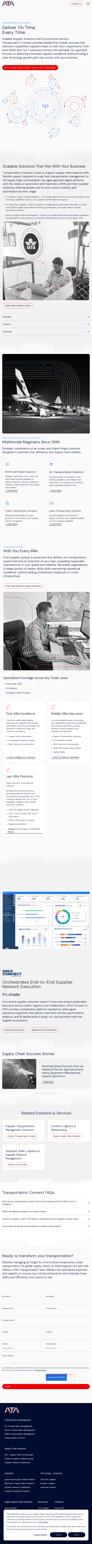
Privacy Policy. (43, 1522)
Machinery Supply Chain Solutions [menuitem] (19, 1483)
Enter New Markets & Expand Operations (23, 586)
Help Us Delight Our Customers (21, 757)
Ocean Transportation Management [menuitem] (19, 1430)
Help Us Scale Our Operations (66, 757)
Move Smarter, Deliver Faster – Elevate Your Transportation (30, 68)
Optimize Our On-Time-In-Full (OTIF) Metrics (24, 830)
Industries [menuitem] (8, 1473)
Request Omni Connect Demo (44, 1030)
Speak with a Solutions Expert (18, 305)
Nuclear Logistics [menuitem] (47, 1483)
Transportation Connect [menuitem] (14, 1438)
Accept (58, 1535)
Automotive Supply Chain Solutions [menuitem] (19, 1479)
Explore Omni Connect (14, 1030)
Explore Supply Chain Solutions (66, 1136)
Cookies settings (40, 1535)
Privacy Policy (41, 1370)
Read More (49, 1082)
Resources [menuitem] (43, 1502)
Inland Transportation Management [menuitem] (19, 1434)
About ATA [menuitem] (59, 1508)
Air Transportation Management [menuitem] (18, 1426)
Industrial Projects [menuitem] (48, 1487)
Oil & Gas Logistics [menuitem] (48, 1479)
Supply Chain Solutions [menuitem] (15, 1448)
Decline (76, 1535)
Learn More (12, 490)
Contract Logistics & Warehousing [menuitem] (18, 1459)
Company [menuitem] (58, 1502)
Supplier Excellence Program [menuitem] (17, 1491)
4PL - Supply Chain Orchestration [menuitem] (19, 1455)
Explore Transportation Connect (22, 1136)
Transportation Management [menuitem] (17, 1420)
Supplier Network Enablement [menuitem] (17, 1462)
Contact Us (76, 4)
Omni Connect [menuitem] (10, 1508)
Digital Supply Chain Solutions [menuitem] (18, 1502)
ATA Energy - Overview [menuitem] (51, 1473)
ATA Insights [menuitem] (43, 1508)
